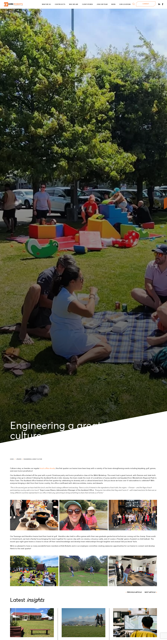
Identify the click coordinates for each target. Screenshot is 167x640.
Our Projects (60, 4)
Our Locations (125, 4)
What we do (46, 4)
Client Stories (87, 4)
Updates (18, 459)
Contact (146, 4)
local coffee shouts (47, 468)
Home (12, 459)
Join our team (102, 4)
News (113, 4)
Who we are (73, 4)
